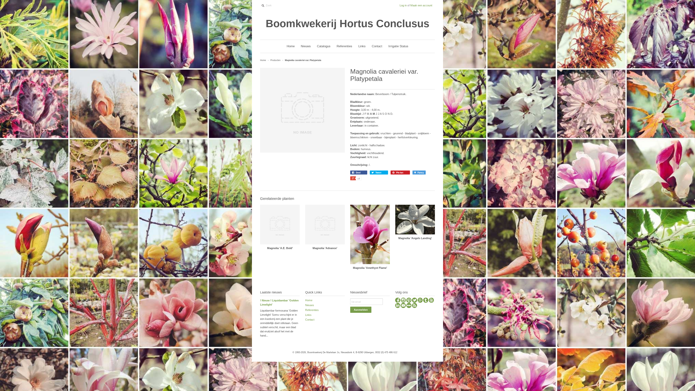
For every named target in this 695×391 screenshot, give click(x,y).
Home (308, 300)
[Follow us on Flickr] (409, 306)
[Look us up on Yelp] (431, 301)
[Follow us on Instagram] (403, 301)
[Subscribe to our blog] (414, 306)
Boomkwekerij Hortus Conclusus (347, 23)
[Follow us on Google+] (420, 301)
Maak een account (421, 5)
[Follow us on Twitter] (414, 301)
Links (308, 314)
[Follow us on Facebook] (397, 301)
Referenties (312, 310)
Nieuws (309, 305)
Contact (309, 319)
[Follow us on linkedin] (397, 306)
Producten (275, 60)
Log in (403, 5)
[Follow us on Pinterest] (409, 301)
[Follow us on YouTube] (403, 306)
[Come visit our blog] (425, 301)
